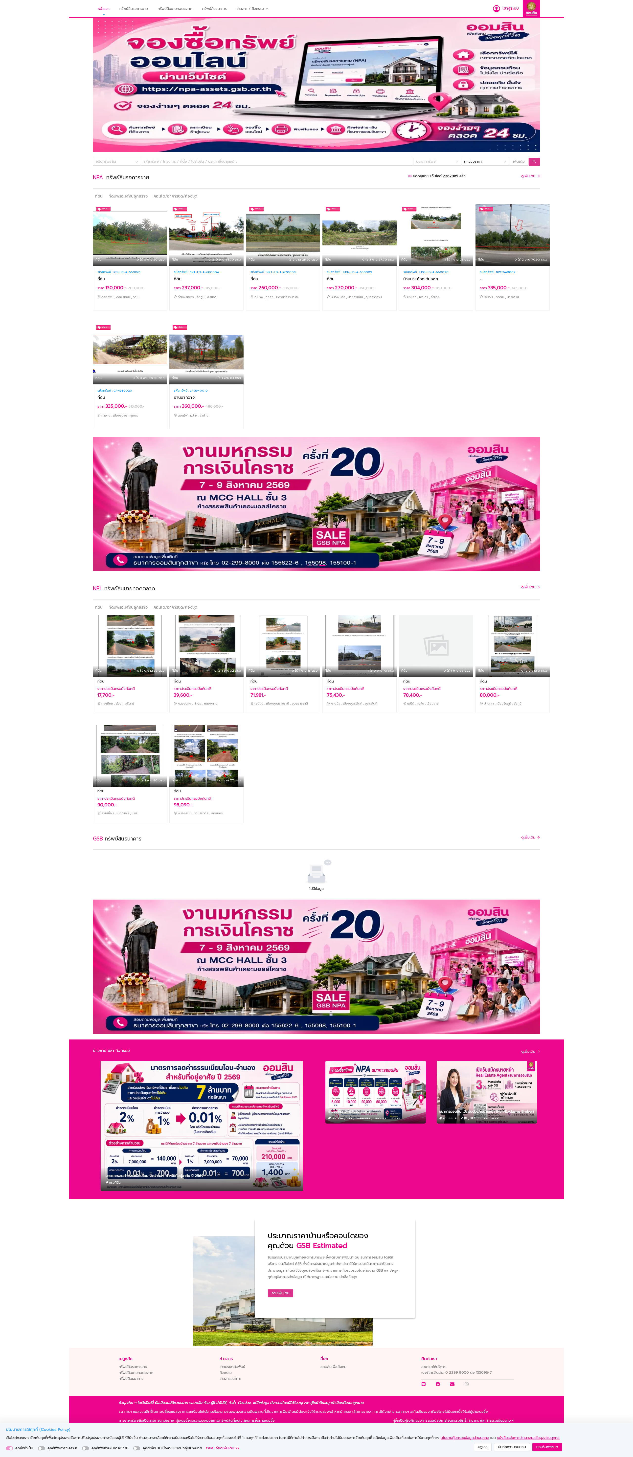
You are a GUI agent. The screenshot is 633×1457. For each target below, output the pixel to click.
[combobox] (115, 161)
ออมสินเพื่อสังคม (333, 1366)
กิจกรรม (226, 1372)
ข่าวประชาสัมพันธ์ (232, 1366)
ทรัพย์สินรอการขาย (133, 8)
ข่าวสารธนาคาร (231, 1378)
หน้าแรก (104, 8)
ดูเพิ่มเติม (529, 176)
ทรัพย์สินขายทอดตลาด (175, 8)
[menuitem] (104, 9)
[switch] (9, 1448)
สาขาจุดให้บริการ (433, 1366)
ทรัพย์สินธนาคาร (214, 8)
